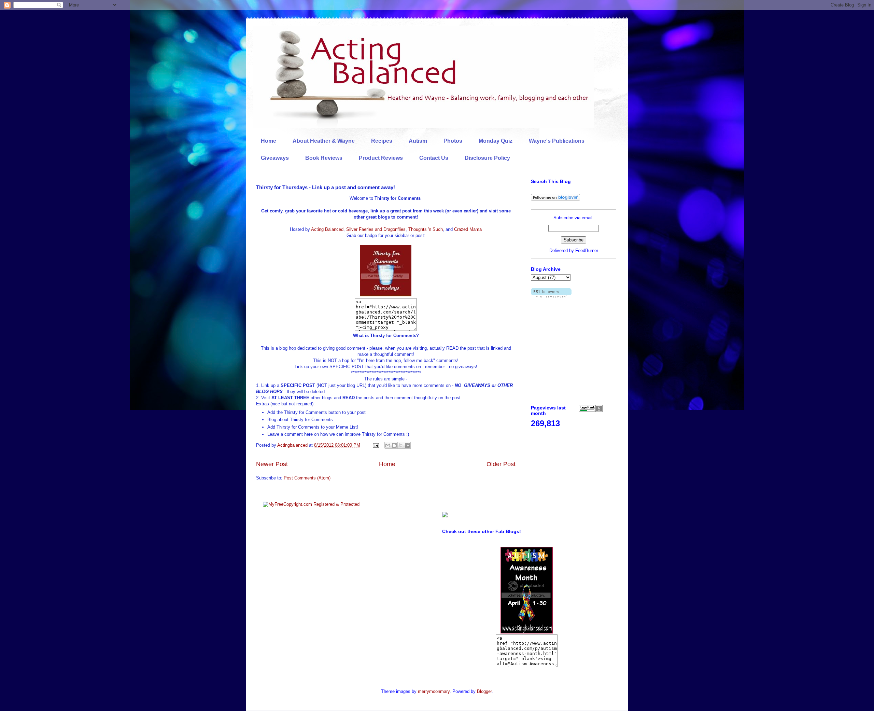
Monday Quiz (495, 141)
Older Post (501, 464)
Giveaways (275, 158)
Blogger (484, 691)
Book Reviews (323, 158)
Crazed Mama (468, 229)
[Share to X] (400, 445)
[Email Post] (375, 445)
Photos (452, 141)
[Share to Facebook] (407, 445)
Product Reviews (381, 158)
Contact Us (433, 158)
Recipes (381, 141)
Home (268, 141)
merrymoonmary (434, 691)
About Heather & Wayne (324, 141)
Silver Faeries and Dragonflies (376, 229)
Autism (418, 141)
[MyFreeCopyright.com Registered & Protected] (311, 504)
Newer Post (272, 464)
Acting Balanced (327, 229)
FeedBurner (586, 250)
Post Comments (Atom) (307, 477)
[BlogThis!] (394, 445)
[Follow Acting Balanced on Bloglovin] (555, 199)
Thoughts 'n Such (425, 229)
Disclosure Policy (487, 158)
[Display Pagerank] (591, 410)
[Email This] (387, 445)
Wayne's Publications (556, 141)
